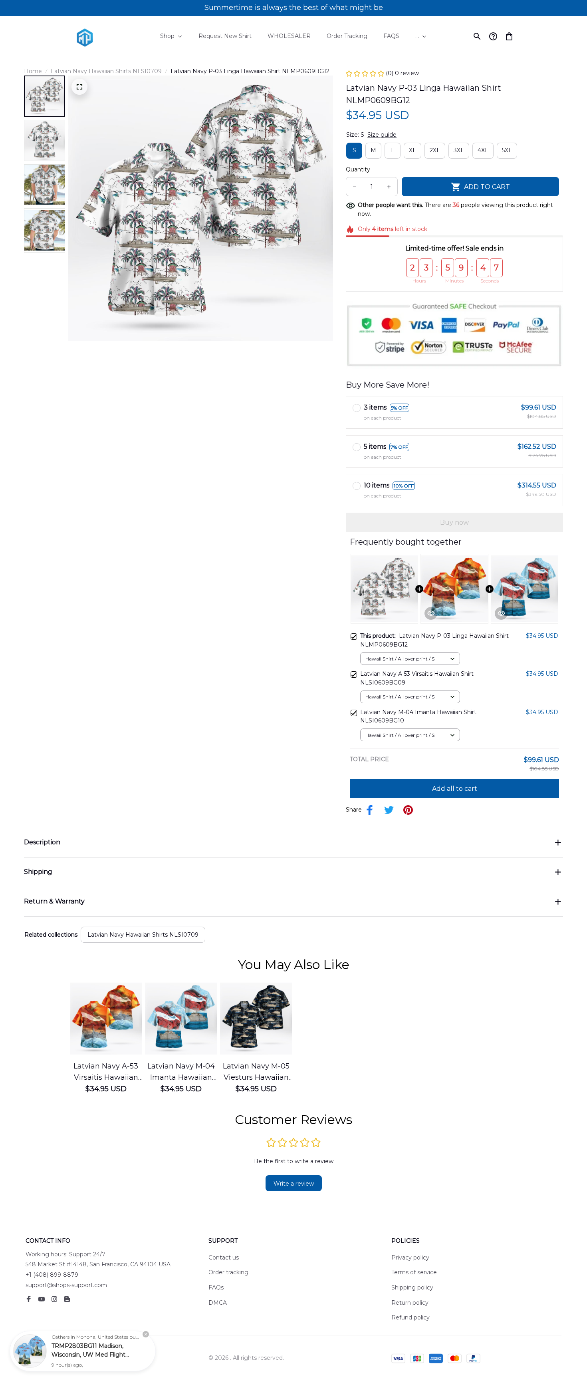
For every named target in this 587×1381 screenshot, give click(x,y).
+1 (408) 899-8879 (52, 1274)
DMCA (217, 1302)
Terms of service (414, 1272)
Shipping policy (412, 1287)
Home (33, 71)
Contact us (223, 1257)
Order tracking (228, 1272)
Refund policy (410, 1317)
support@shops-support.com (66, 1285)
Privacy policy (410, 1257)
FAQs (216, 1287)
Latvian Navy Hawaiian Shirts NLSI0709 (106, 71)
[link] (30, 1351)
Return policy (409, 1302)
